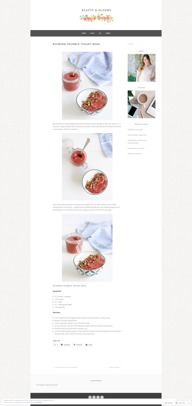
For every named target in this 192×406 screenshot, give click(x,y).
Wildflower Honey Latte (135, 130)
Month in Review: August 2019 (137, 135)
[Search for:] (141, 44)
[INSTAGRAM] (94, 397)
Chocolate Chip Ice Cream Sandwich (66, 367)
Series (108, 33)
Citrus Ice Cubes (114, 367)
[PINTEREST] (98, 397)
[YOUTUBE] (102, 397)
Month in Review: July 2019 (136, 148)
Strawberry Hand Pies (134, 154)
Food (92, 33)
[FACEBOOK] (90, 397)
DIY (100, 33)
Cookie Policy (38, 402)
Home (84, 33)
